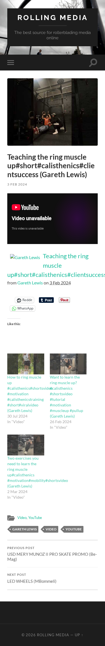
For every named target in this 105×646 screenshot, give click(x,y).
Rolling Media (52, 17)
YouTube (35, 517)
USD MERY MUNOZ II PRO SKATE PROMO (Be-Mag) (52, 554)
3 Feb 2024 (17, 184)
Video (22, 517)
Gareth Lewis (30, 282)
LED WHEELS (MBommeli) (32, 578)
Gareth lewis (24, 529)
